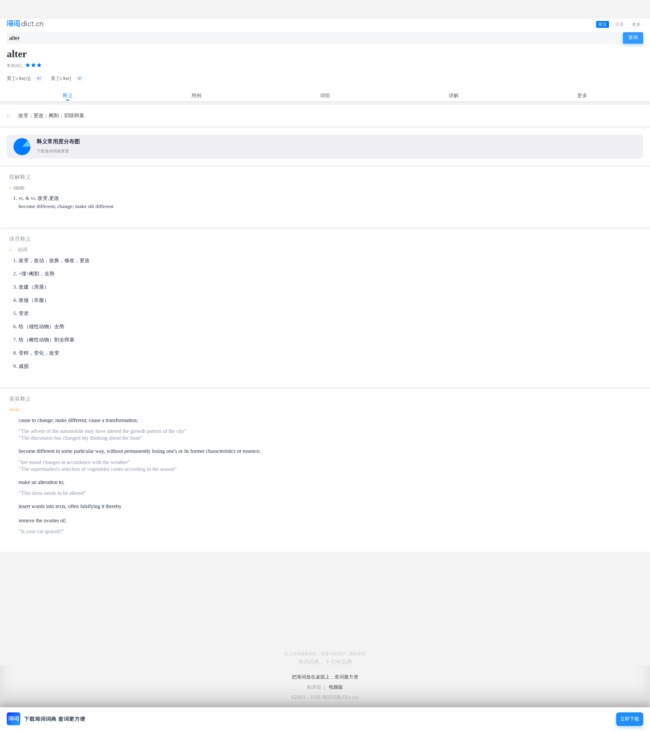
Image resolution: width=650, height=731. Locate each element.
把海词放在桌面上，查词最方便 (325, 677)
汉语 (619, 24)
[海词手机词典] (25, 24)
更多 (636, 24)
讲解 (454, 95)
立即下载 (629, 719)
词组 (325, 95)
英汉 (602, 24)
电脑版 (336, 687)
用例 (196, 95)
